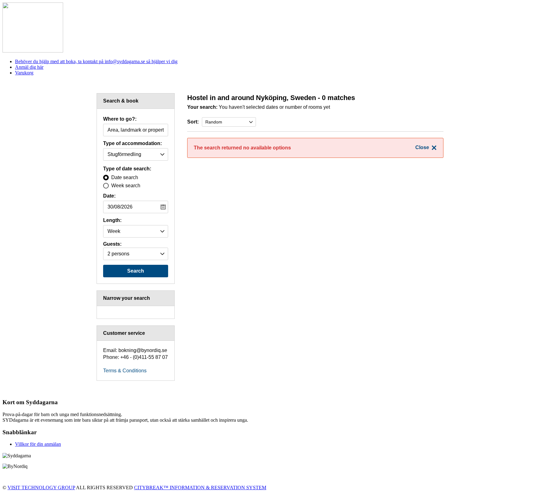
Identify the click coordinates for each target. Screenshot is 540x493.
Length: (112, 220)
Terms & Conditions (125, 370)
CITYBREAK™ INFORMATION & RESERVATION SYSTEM (200, 487)
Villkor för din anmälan (38, 444)
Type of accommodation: (132, 143)
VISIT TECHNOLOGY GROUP (41, 487)
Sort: (193, 121)
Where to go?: (120, 119)
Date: (109, 196)
